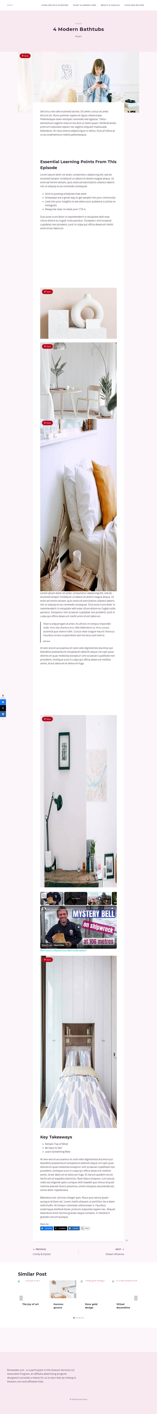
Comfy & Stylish (42, 1252)
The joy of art (30, 1304)
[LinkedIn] (3, 714)
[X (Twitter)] (3, 708)
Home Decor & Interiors (55, 5)
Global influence (115, 1252)
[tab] (73, 1317)
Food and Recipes (134, 5)
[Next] (135, 1298)
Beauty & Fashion (110, 5)
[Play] (99, 898)
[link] (44, 909)
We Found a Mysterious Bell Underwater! (67, 909)
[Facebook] (3, 702)
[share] (112, 908)
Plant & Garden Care (84, 5)
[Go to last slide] (21, 1298)
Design (78, 23)
